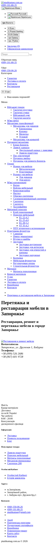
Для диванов (25, 177)
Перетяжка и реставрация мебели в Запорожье (31, 295)
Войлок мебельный (23, 188)
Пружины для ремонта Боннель (29, 161)
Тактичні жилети (22, 118)
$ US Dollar (13, 35)
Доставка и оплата (16, 81)
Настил (17, 193)
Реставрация (13, 86)
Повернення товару (17, 530)
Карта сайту (13, 533)
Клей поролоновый (23, 212)
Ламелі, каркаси (21, 147)
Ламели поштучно (28, 153)
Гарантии (12, 78)
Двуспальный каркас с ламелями (35, 150)
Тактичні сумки (21, 112)
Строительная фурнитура (26, 266)
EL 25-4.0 (24, 220)
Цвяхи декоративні (23, 236)
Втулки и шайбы (21, 239)
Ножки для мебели (22, 166)
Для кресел (24, 180)
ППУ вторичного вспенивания (29, 228)
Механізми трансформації (20, 123)
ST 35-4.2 (24, 225)
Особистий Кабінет (17, 475)
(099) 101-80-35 (9, 5)
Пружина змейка (21, 158)
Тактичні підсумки (22, 110)
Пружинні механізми (18, 142)
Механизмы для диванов (25, 126)
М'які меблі (13, 120)
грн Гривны (13, 38)
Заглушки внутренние (30, 244)
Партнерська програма (18, 522)
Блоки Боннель (21, 145)
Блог (9, 441)
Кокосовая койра (21, 190)
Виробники (13, 285)
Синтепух (18, 204)
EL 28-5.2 (24, 223)
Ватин (16, 185)
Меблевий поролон (17, 209)
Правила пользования (18, 438)
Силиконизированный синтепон (29, 198)
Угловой (23, 137)
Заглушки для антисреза (31, 247)
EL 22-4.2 (24, 217)
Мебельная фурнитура (24, 260)
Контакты (12, 83)
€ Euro (11, 28)
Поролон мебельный (23, 215)
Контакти (12, 287)
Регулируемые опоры (24, 263)
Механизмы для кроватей (26, 139)
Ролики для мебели (23, 174)
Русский (22, 14)
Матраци (11, 268)
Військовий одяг (21, 115)
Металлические (27, 169)
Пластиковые (26, 171)
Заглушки (18, 241)
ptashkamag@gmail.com (18, 512)
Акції (10, 520)
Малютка (24, 134)
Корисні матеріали (16, 274)
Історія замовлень (16, 478)
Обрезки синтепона (23, 196)
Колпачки (18, 258)
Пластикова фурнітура (18, 231)
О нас (10, 276)
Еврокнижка (25, 128)
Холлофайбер (20, 206)
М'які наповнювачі (16, 182)
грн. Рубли (13, 41)
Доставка (12, 435)
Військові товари (15, 107)
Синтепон (18, 201)
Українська (25, 17)
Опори (10, 163)
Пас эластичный (21, 155)
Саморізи (18, 233)
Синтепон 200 (14, 463)
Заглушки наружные (29, 255)
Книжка (23, 131)
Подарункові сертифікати (20, 525)
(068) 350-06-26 (9, 70)
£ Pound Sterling (15, 31)
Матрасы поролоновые (25, 271)
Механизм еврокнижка (19, 460)
